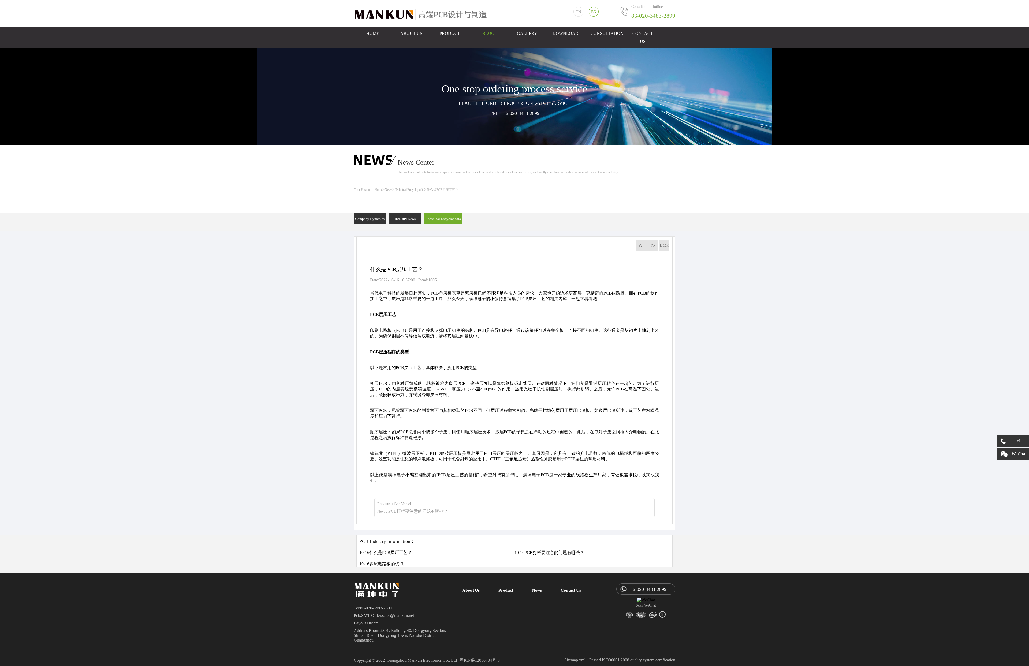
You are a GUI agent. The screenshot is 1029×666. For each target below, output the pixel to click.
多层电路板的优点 (386, 563)
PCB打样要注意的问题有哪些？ (418, 511)
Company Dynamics (370, 219)
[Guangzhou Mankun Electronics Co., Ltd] (423, 14)
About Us (411, 33)
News (388, 190)
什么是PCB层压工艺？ (390, 552)
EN (593, 12)
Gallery (527, 33)
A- (653, 245)
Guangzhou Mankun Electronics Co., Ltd (422, 660)
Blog (488, 33)
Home (372, 33)
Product (449, 33)
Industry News (405, 219)
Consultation (606, 33)
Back (664, 245)
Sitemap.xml (575, 660)
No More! (402, 503)
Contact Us (642, 37)
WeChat (1019, 453)
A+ (641, 245)
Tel (1017, 441)
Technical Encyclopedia (409, 190)
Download (566, 33)
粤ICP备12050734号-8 (480, 660)
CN (578, 12)
